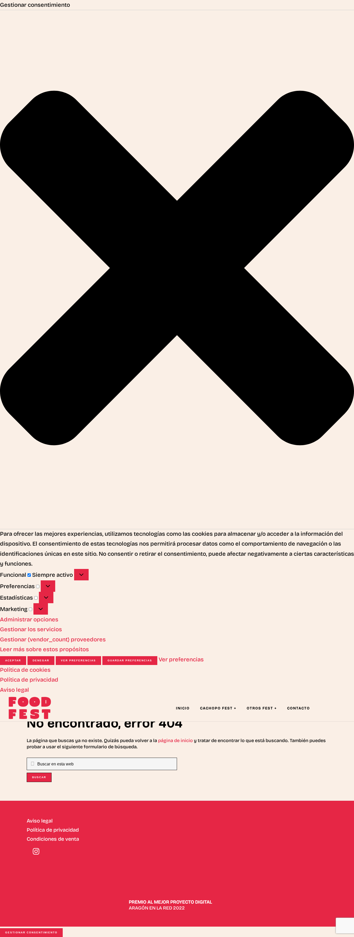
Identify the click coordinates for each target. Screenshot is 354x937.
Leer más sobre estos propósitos (44, 649)
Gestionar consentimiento (31, 932)
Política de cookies (25, 670)
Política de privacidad (29, 679)
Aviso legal (14, 690)
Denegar (41, 660)
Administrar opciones (29, 619)
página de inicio (175, 740)
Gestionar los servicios (31, 629)
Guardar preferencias (130, 660)
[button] (177, 269)
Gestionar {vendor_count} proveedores (53, 639)
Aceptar (13, 660)
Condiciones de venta (53, 839)
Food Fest (34, 708)
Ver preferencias (78, 660)
